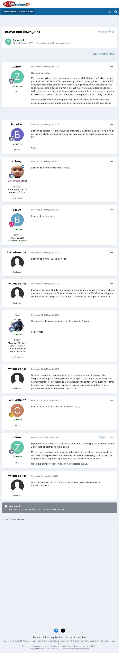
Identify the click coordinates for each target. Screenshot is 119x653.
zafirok (16, 66)
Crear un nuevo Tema (103, 54)
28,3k (18, 186)
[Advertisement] (59, 21)
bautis (17, 209)
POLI (17, 314)
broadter (16, 124)
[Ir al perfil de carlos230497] (17, 410)
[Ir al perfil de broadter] (17, 134)
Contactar (70, 637)
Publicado (45, 66)
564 (18, 149)
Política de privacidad (53, 637)
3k (18, 425)
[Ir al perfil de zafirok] (8, 42)
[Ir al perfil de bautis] (17, 219)
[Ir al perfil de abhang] (17, 171)
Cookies (82, 637)
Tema (36, 637)
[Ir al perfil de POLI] (17, 325)
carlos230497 (17, 400)
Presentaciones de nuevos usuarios (54, 43)
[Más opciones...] (112, 67)
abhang (17, 161)
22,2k (18, 340)
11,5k (18, 235)
